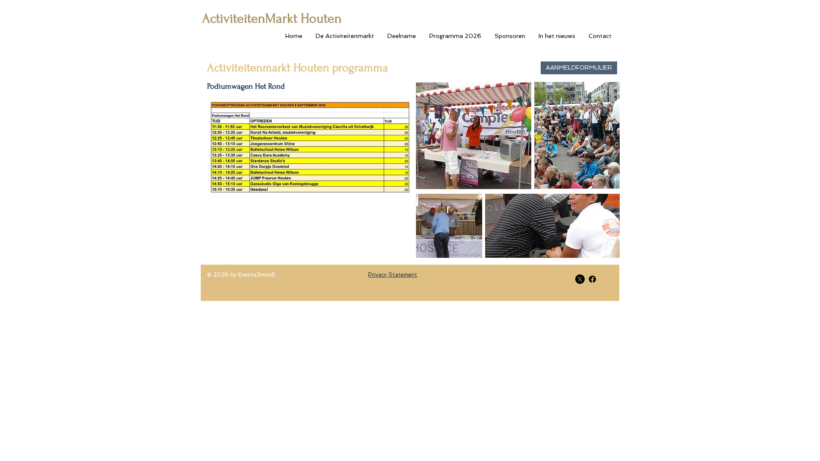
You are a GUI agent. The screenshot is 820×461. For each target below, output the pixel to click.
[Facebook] (592, 279)
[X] (580, 279)
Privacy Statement (392, 274)
